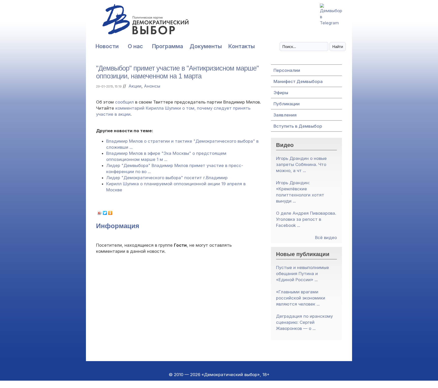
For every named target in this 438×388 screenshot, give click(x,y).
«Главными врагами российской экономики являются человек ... (300, 298)
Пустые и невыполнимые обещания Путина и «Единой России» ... (302, 273)
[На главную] (134, 22)
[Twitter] (105, 213)
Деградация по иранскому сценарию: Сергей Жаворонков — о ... (304, 322)
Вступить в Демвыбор (297, 126)
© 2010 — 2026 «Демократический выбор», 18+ (219, 374)
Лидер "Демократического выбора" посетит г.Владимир (167, 177)
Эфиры (280, 92)
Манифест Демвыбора (298, 81)
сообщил (124, 102)
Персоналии (286, 70)
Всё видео (326, 237)
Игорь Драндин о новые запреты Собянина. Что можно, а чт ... (301, 164)
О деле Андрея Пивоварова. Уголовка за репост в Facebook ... (306, 219)
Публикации (286, 103)
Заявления (285, 114)
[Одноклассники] (110, 213)
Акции (135, 86)
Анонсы (152, 86)
